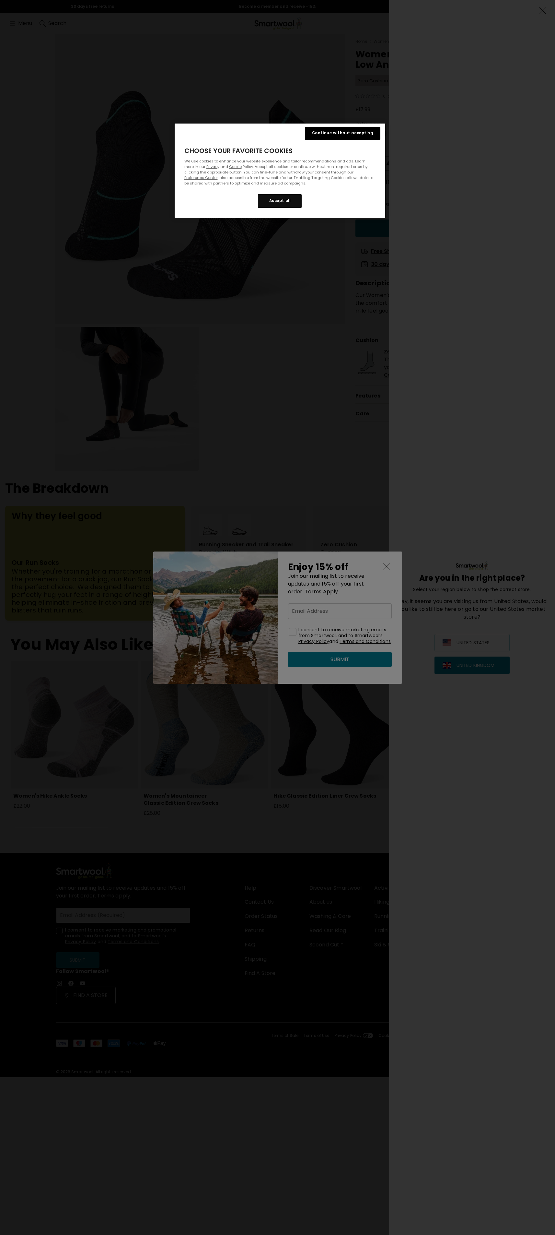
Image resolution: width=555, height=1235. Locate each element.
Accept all (280, 200)
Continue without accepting (342, 133)
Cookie (235, 166)
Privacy (212, 166)
